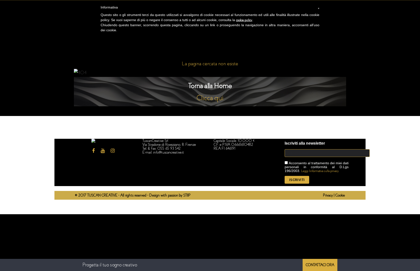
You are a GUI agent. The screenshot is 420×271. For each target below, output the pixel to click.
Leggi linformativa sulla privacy (320, 171)
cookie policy (244, 20)
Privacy (328, 195)
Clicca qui (210, 98)
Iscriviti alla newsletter (305, 143)
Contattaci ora (320, 265)
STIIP (187, 195)
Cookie (340, 195)
